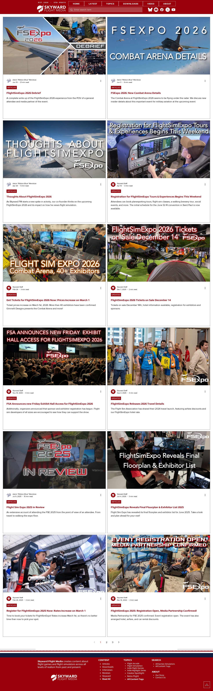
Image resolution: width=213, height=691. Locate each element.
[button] (110, 3)
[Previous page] (94, 642)
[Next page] (118, 642)
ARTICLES (11, 87)
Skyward (106, 676)
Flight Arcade (133, 663)
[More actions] (101, 81)
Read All (106, 679)
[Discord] (156, 10)
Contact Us (160, 677)
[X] (167, 10)
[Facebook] (162, 10)
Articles (106, 664)
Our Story (159, 675)
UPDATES (116, 191)
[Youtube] (173, 10)
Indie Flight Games (135, 668)
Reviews (106, 673)
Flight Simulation (135, 666)
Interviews (107, 670)
